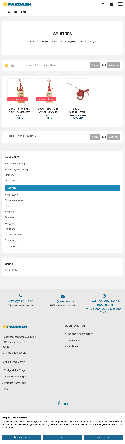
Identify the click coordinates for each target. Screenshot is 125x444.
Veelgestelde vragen (15, 370)
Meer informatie (13, 362)
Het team (72, 346)
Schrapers (10, 240)
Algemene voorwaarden (80, 333)
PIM (6, 389)
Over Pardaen (75, 325)
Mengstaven (11, 194)
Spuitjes (92, 41)
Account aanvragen (15, 376)
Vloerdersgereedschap (16, 169)
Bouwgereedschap (73, 41)
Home (31, 41)
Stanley (13, 270)
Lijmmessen (11, 246)
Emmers (9, 175)
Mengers (9, 211)
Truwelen (9, 217)
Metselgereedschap (15, 163)
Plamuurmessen (13, 234)
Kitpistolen (10, 180)
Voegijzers (10, 223)
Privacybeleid (74, 340)
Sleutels (9, 206)
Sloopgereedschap (14, 200)
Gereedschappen (50, 41)
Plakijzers (10, 229)
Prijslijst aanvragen (15, 383)
